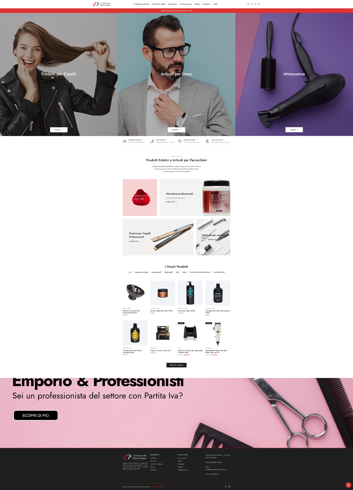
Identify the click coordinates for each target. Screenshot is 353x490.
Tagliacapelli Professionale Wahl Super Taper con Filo (216, 351)
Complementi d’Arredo (141, 4)
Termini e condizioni (156, 464)
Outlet (215, 4)
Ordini (180, 461)
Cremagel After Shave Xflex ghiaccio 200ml (217, 312)
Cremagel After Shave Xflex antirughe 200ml (132, 351)
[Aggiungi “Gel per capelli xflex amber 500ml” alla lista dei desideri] (167, 303)
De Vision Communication (157, 487)
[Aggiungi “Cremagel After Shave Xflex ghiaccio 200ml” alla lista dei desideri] (222, 303)
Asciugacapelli (156, 272)
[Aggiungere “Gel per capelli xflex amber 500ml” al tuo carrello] (158, 303)
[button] (348, 485)
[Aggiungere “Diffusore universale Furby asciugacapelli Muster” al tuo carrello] (130, 303)
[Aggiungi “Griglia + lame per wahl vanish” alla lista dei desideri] (167, 342)
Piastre (184, 272)
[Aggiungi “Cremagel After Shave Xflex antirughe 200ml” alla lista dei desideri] (140, 342)
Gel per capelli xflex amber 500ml (161, 311)
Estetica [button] (197, 4)
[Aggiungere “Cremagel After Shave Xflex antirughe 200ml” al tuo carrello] (130, 342)
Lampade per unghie (141, 272)
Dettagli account (183, 470)
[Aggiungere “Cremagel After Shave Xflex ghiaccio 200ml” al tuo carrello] (213, 303)
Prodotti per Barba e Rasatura (200, 272)
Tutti (130, 272)
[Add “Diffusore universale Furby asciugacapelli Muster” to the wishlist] (140, 303)
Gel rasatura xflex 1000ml (186, 311)
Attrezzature (153, 348)
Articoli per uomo (155, 308)
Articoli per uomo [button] (186, 4)
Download (181, 464)
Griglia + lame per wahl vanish (160, 350)
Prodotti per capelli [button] (158, 4)
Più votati (153, 461)
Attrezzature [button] (172, 4)
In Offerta (153, 458)
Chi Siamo (153, 470)
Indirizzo (180, 467)
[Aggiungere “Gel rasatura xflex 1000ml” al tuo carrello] (186, 303)
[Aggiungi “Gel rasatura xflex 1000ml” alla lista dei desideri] (195, 303)
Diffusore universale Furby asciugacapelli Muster (131, 312)
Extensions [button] (206, 4)
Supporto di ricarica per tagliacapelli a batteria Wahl (190, 351)
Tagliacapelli (168, 272)
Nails (177, 272)
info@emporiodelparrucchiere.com (216, 469)
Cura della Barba (219, 272)
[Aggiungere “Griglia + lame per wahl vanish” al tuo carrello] (158, 342)
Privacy (152, 467)
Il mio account (182, 458)
